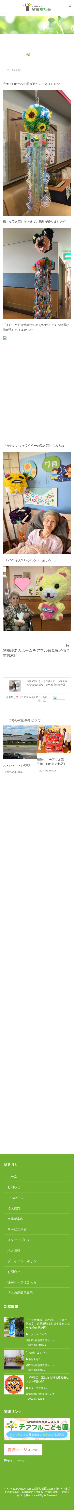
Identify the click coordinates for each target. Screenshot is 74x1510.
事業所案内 (15, 1218)
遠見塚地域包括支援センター (41, 1340)
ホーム (12, 1176)
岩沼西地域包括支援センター (41, 1365)
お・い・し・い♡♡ (16, 765)
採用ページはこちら (21, 1282)
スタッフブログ (18, 1239)
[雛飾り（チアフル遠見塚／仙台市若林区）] (54, 739)
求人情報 (13, 1250)
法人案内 (13, 1208)
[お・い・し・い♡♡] (20, 742)
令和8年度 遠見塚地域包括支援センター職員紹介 (47, 1379)
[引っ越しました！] (14, 1359)
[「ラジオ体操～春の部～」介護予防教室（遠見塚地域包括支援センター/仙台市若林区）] (14, 1327)
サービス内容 (17, 1229)
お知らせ (13, 1187)
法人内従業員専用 (20, 1292)
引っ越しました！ (37, 1352)
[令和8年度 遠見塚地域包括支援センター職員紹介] (14, 1384)
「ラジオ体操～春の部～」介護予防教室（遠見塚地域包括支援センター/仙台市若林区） (48, 1323)
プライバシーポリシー (23, 1261)
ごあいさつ (15, 1197)
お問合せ (13, 1271)
